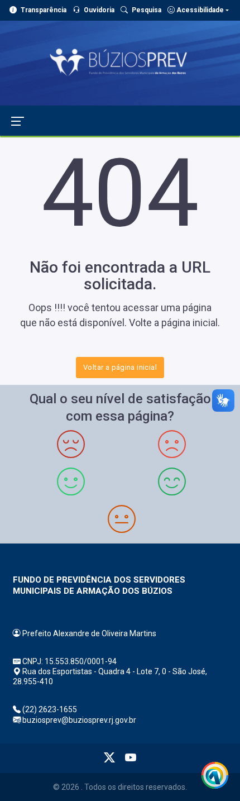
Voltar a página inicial (120, 367)
